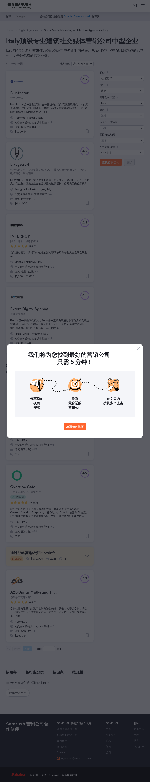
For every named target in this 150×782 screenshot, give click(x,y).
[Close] (138, 348)
